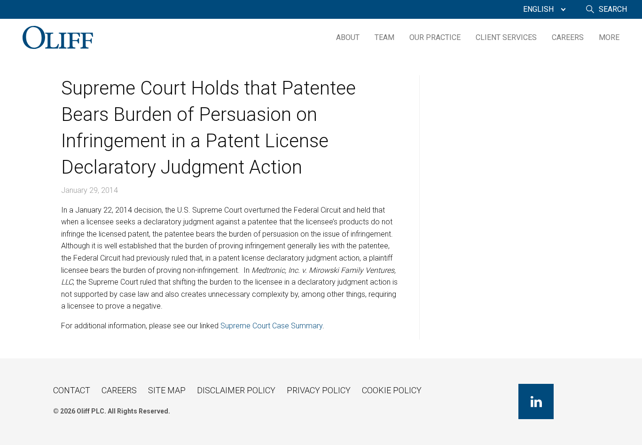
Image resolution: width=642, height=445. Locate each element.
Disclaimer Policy (236, 390)
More (609, 37)
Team (384, 37)
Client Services (506, 37)
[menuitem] (542, 9)
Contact (71, 390)
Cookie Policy (392, 390)
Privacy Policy (319, 390)
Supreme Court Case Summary (271, 325)
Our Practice (435, 37)
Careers (568, 37)
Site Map (167, 390)
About (348, 37)
